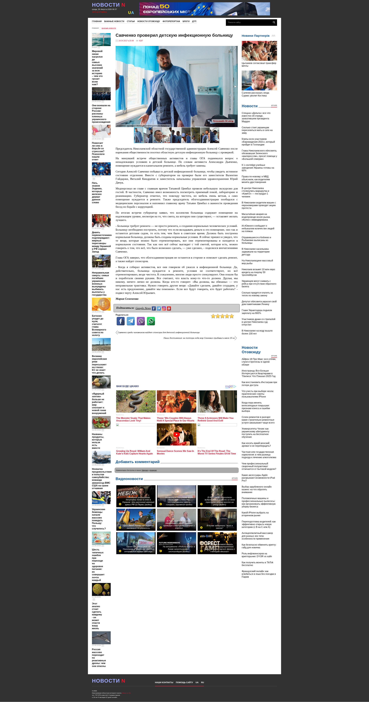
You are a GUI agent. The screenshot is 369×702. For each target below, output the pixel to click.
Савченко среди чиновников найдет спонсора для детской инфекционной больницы (159, 332)
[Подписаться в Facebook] (154, 308)
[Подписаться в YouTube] (169, 308)
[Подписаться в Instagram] (164, 308)
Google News (143, 308)
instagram (153, 470)
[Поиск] (274, 22)
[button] (235, 48)
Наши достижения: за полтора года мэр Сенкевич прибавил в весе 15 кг (199, 338)
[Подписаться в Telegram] (159, 308)
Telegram (145, 470)
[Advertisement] (177, 361)
